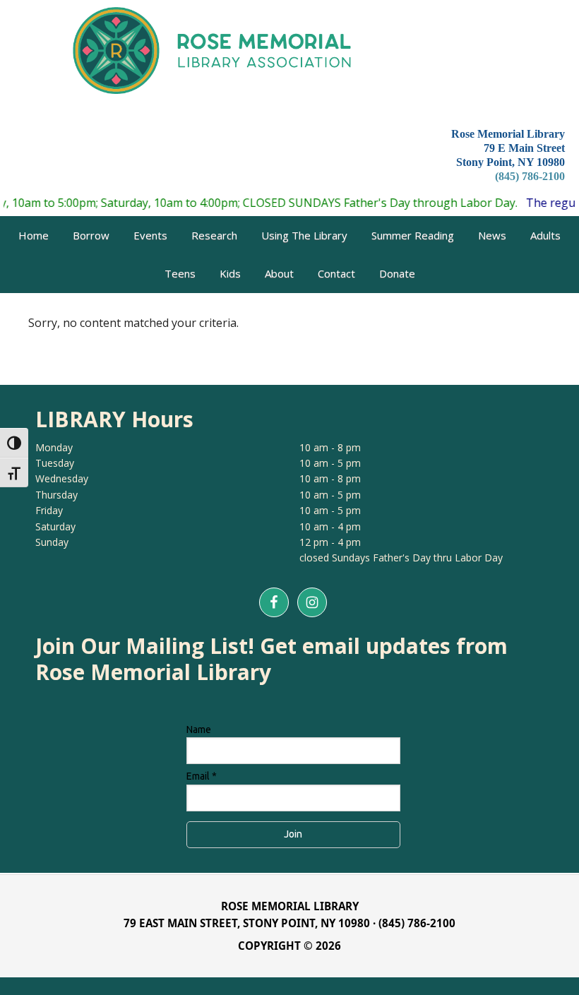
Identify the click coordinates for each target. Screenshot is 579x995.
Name (198, 729)
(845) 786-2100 (530, 176)
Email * (201, 776)
